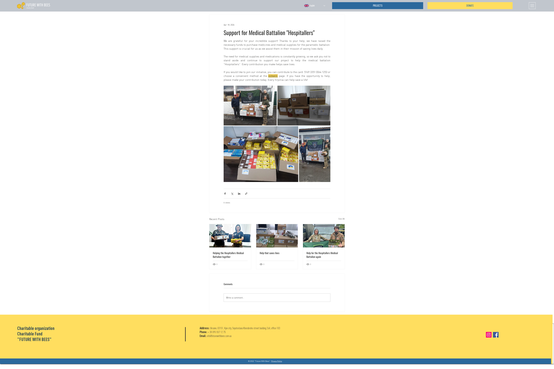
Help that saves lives (269, 253)
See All (341, 218)
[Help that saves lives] (277, 235)
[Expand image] (250, 105)
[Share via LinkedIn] (239, 193)
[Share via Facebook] (225, 193)
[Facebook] (496, 335)
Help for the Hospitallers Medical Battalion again (322, 255)
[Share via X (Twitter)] (232, 193)
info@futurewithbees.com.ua (219, 336)
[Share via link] (246, 193)
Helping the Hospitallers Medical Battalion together (228, 255)
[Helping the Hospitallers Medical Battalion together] (230, 235)
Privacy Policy (276, 361)
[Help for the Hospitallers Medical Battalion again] (324, 235)
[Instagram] (489, 335)
